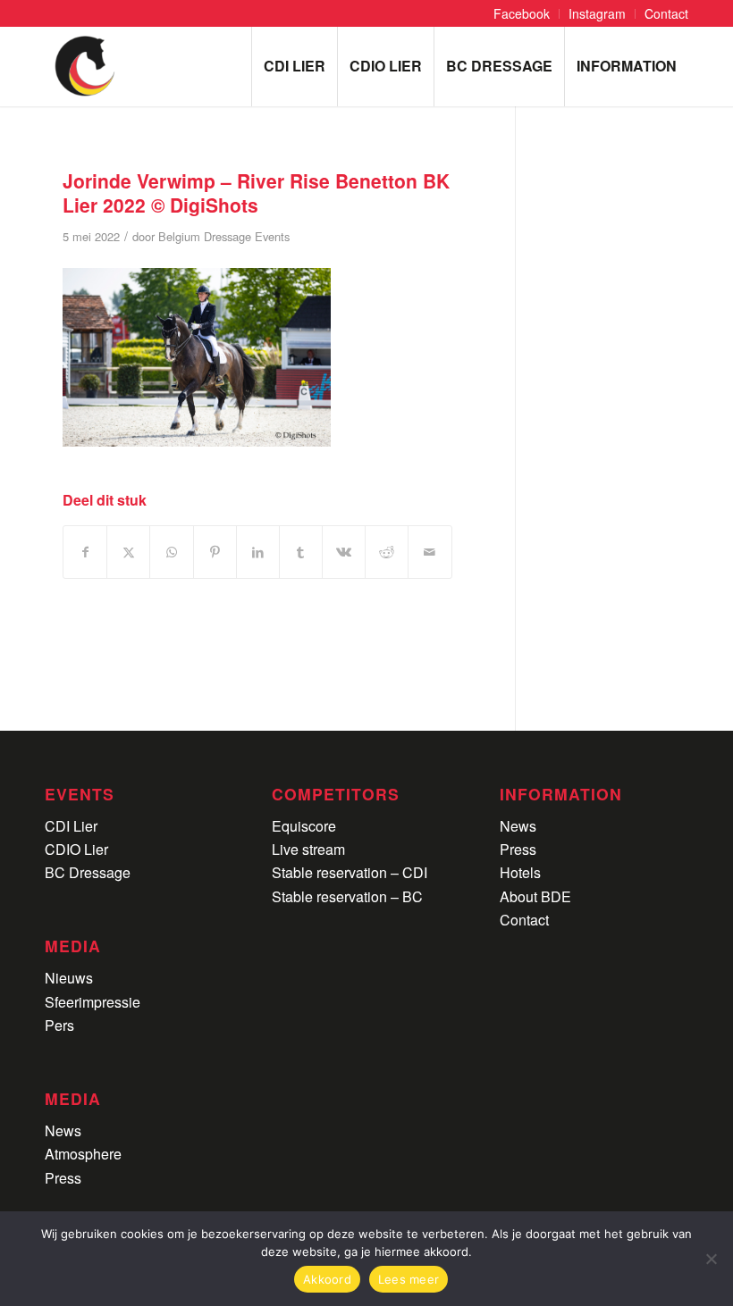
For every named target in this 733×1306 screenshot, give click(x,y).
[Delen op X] (128, 551)
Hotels (520, 872)
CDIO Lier (76, 849)
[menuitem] (522, 14)
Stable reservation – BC (347, 896)
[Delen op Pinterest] (215, 551)
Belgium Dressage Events (224, 236)
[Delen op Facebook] (84, 551)
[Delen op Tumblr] (301, 551)
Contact (524, 919)
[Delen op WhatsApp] (171, 551)
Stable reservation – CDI (349, 872)
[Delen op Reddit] (387, 551)
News (63, 1130)
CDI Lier (71, 826)
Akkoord (327, 1279)
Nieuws (69, 977)
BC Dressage (88, 872)
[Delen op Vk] (344, 551)
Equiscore (304, 826)
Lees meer (408, 1279)
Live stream (308, 849)
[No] (711, 1259)
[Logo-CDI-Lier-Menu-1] (85, 66)
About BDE (535, 896)
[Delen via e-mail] (430, 551)
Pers (59, 1025)
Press (63, 1178)
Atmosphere (83, 1153)
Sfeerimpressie (92, 1002)
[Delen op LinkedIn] (258, 551)
